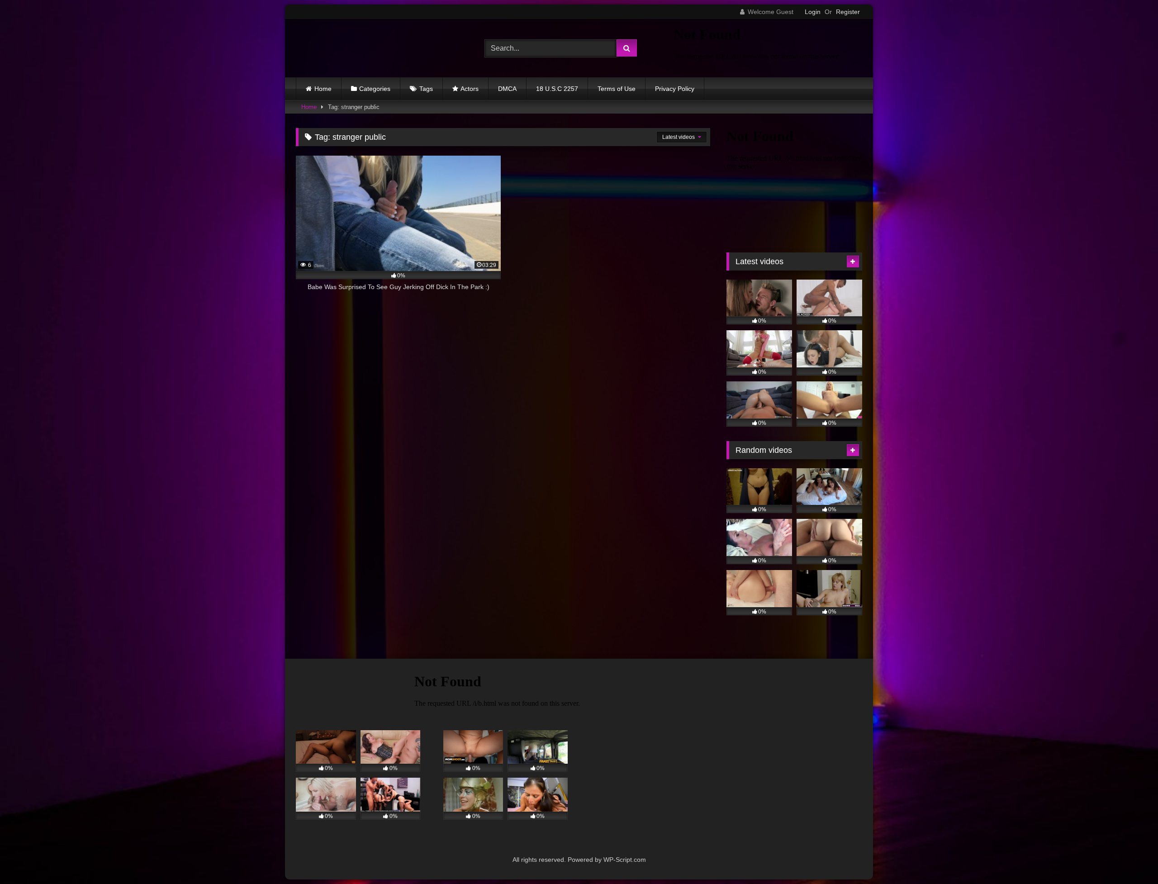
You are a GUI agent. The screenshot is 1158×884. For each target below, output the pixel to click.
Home (323, 88)
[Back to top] (1130, 857)
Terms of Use (617, 88)
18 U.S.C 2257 (557, 88)
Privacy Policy (674, 88)
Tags (426, 88)
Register (848, 11)
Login (813, 11)
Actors (469, 88)
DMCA (507, 88)
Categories (374, 88)
